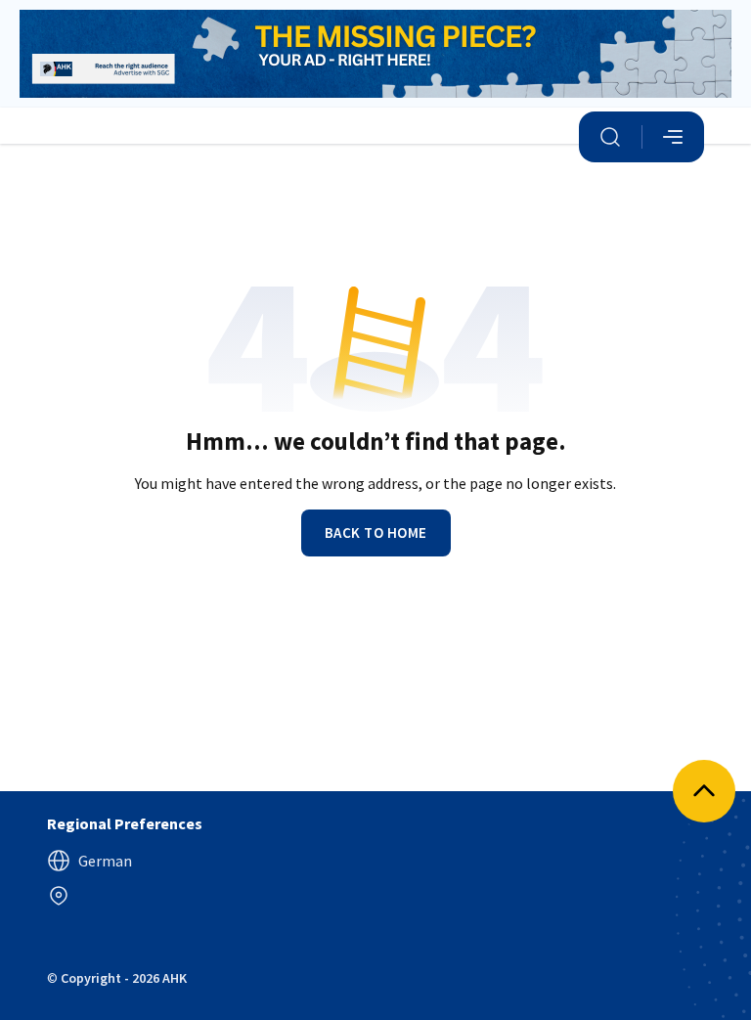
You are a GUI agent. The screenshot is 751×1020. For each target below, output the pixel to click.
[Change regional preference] (58, 895)
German (105, 860)
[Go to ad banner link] (375, 54)
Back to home (376, 532)
